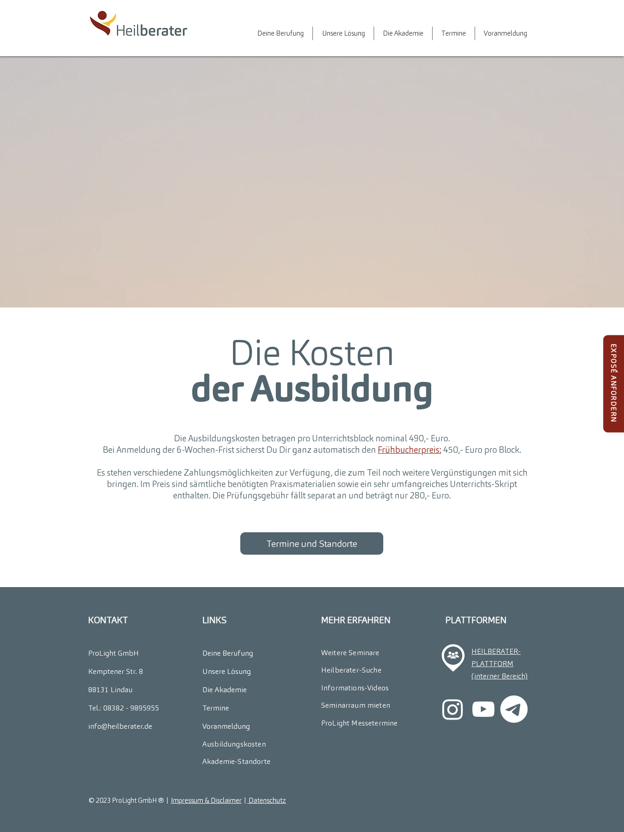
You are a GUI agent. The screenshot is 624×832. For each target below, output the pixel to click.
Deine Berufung (227, 653)
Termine (215, 708)
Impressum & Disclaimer (206, 800)
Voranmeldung (226, 726)
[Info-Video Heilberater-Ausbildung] (483, 709)
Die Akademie (224, 689)
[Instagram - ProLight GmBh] (452, 709)
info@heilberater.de (120, 726)
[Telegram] (514, 709)
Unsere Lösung (226, 671)
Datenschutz (266, 800)
